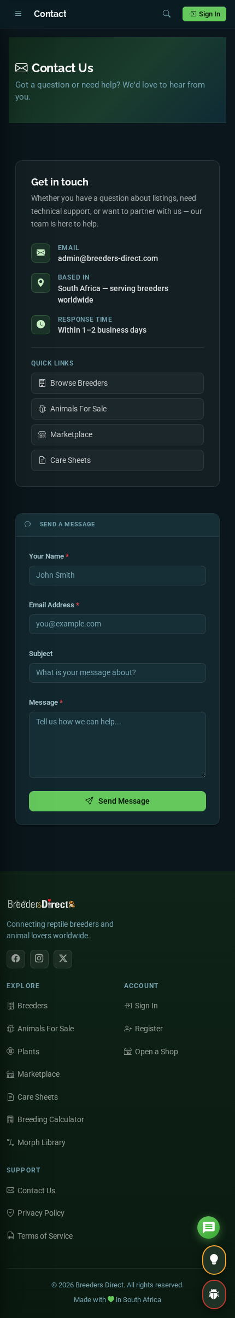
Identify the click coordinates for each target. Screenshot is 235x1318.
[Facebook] (16, 959)
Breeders (32, 1005)
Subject (40, 653)
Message (46, 702)
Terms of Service (45, 1236)
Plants (28, 1051)
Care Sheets (70, 460)
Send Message (124, 801)
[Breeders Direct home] (42, 906)
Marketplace (71, 434)
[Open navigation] (18, 14)
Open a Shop (156, 1051)
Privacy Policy (40, 1213)
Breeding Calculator (50, 1119)
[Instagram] (39, 959)
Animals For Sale (78, 408)
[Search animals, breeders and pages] (166, 14)
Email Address (54, 605)
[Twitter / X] (63, 959)
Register (149, 1028)
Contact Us (36, 1190)
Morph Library (41, 1142)
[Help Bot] (208, 1227)
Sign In (209, 14)
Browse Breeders (79, 383)
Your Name (49, 556)
